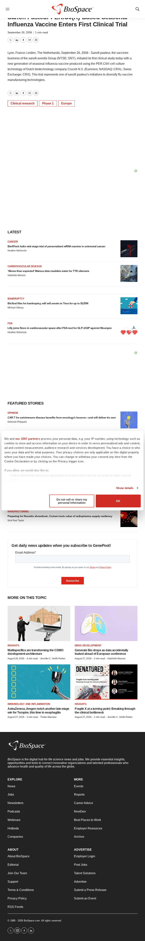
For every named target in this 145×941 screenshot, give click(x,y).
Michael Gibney (16, 307)
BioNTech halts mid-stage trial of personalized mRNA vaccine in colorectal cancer (56, 246)
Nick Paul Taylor (16, 520)
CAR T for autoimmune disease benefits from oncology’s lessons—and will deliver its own (62, 417)
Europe (66, 103)
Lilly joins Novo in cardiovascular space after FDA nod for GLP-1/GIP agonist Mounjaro (60, 327)
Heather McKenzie (17, 250)
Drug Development (88, 645)
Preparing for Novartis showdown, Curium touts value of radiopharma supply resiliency (60, 516)
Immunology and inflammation (29, 704)
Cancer (13, 241)
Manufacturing (18, 511)
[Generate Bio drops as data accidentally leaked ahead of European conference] (106, 623)
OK (118, 501)
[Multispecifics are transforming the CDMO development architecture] (39, 623)
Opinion (13, 413)
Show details (124, 488)
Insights (13, 645)
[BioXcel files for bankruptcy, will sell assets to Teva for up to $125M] (128, 305)
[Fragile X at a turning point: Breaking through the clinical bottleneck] (106, 682)
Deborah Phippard (17, 422)
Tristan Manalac (48, 717)
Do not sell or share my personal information (71, 501)
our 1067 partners (27, 438)
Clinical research (23, 103)
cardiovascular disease (25, 266)
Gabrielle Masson (17, 275)
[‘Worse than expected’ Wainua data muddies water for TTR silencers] (128, 273)
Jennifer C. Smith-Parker (52, 658)
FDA (10, 323)
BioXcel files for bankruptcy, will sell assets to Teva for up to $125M (48, 303)
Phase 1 (48, 103)
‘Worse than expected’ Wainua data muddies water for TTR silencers (48, 270)
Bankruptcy (16, 298)
